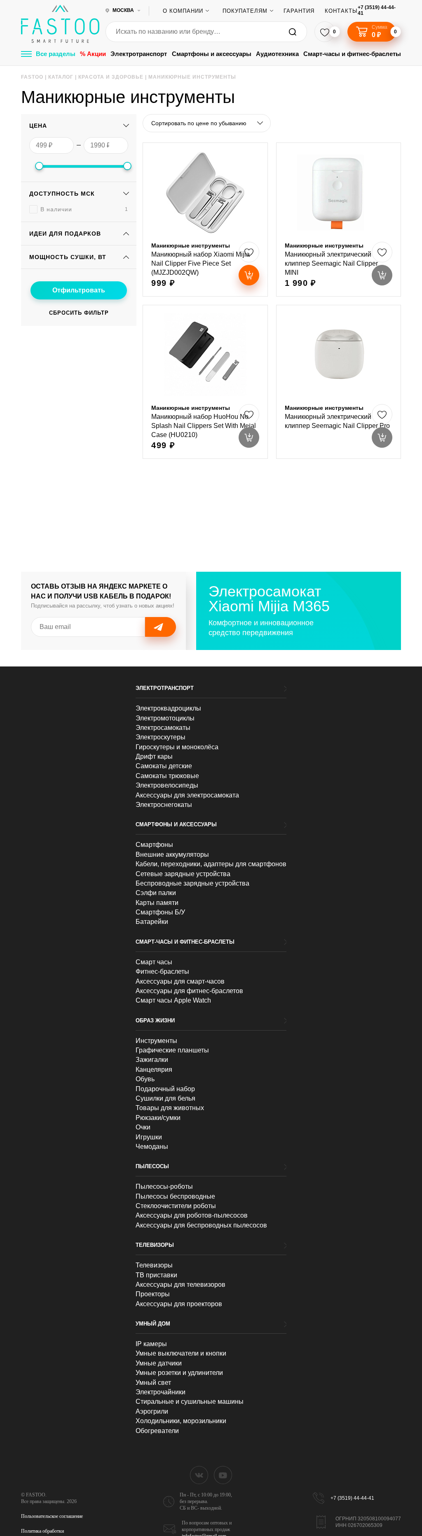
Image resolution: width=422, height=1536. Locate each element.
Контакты (341, 11)
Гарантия (299, 11)
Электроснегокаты (164, 804)
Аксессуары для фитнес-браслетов (189, 990)
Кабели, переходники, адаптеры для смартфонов (211, 863)
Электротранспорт (138, 53)
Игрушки (149, 1137)
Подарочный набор (165, 1088)
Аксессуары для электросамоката (187, 795)
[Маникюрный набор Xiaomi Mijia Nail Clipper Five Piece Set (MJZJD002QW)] (205, 219)
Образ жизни (155, 1020)
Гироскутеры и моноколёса (177, 746)
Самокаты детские (164, 765)
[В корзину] (249, 275)
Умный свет (153, 1382)
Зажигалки (152, 1059)
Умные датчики (159, 1363)
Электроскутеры (160, 737)
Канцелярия (154, 1069)
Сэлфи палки (156, 892)
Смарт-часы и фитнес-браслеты (352, 53)
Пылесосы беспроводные (175, 1196)
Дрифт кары (154, 756)
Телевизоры (155, 1245)
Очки (143, 1127)
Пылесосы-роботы (164, 1186)
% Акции (93, 53)
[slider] (39, 166)
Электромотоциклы (165, 718)
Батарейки (152, 921)
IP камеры (151, 1343)
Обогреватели (157, 1430)
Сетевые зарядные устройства (183, 873)
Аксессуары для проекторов (179, 1303)
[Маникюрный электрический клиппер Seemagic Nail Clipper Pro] (339, 381)
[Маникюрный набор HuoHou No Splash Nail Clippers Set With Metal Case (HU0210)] (205, 381)
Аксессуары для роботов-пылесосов (192, 1215)
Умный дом (153, 1324)
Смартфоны (154, 844)
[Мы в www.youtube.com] (223, 1475)
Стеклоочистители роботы (176, 1205)
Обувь (145, 1078)
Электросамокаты (163, 727)
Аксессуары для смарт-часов (180, 981)
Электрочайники (160, 1392)
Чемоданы (152, 1146)
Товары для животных (170, 1107)
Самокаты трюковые (167, 775)
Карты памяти (157, 902)
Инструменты (156, 1040)
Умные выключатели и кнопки (181, 1353)
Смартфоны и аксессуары (211, 53)
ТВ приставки (156, 1275)
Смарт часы (154, 962)
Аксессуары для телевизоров (180, 1284)
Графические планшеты (172, 1050)
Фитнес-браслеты (162, 971)
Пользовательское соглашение (52, 1516)
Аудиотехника (277, 53)
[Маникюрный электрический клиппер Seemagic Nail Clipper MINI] (339, 219)
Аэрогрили (152, 1411)
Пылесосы (152, 1166)
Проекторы (153, 1294)
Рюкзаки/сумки (158, 1117)
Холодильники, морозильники (181, 1420)
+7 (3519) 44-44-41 (377, 10)
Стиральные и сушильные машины (190, 1401)
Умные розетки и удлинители (179, 1372)
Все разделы (55, 53)
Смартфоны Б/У (160, 912)
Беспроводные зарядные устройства (192, 883)
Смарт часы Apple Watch (173, 1000)
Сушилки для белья (165, 1098)
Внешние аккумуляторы (172, 854)
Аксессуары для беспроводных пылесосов (201, 1225)
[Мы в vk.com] (199, 1475)
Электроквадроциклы (168, 708)
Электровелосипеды (167, 785)
